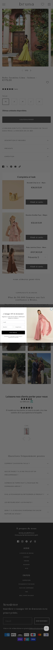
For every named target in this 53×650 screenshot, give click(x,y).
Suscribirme (13, 332)
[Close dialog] (51, 309)
